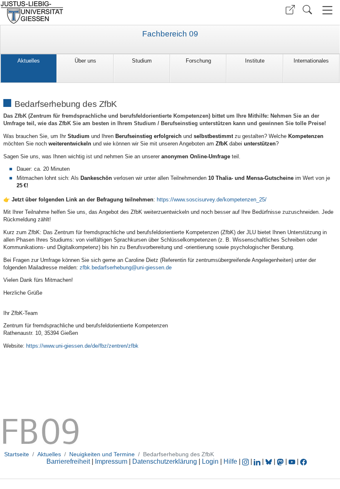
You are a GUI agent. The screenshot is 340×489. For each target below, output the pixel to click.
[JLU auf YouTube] (292, 461)
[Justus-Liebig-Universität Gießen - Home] (84, 12)
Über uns (85, 61)
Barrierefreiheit (68, 461)
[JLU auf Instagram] (246, 461)
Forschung (198, 61)
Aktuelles (28, 61)
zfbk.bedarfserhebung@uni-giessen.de (126, 267)
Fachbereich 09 (170, 34)
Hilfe (230, 461)
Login (211, 461)
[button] (290, 10)
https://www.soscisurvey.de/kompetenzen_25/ (212, 199)
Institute (255, 61)
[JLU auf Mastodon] (281, 461)
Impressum (111, 461)
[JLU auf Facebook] (303, 461)
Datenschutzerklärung (164, 461)
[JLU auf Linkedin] (258, 461)
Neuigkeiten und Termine (102, 454)
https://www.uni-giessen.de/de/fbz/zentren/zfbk (82, 346)
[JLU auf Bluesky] (269, 461)
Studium (142, 61)
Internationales (311, 61)
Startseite (16, 454)
